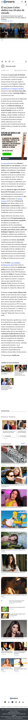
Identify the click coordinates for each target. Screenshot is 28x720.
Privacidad (21, 706)
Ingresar (22, 1)
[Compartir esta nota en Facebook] (2, 61)
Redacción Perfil (10, 66)
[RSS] (19, 702)
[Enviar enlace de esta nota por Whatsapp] (9, 61)
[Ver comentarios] (26, 5)
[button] (14, 32)
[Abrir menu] (2, 2)
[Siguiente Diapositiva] (26, 428)
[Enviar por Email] (13, 61)
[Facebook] (5, 702)
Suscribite (7, 154)
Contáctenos (16, 706)
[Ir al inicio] (9, 1)
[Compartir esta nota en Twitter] (6, 61)
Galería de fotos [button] (8, 21)
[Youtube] (12, 702)
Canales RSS (3, 706)
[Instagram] (16, 702)
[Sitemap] (23, 702)
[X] (8, 702)
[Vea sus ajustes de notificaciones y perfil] (25, 1)
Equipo (25, 706)
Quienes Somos (10, 706)
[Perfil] (14, 699)
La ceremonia (5, 163)
